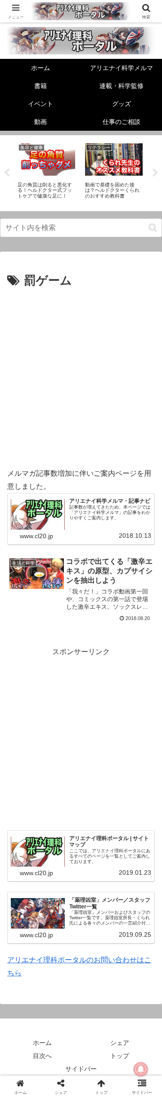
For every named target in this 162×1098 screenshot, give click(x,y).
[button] (153, 227)
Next (155, 172)
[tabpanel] (46, 172)
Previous (6, 172)
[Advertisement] (81, 376)
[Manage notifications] (141, 1069)
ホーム (42, 1042)
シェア (119, 1042)
